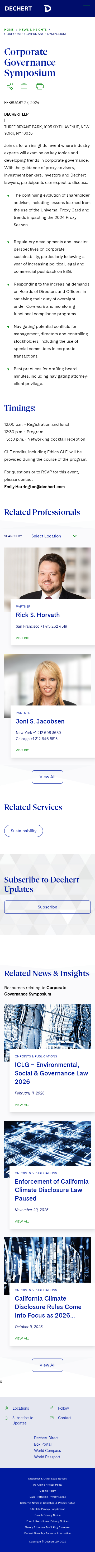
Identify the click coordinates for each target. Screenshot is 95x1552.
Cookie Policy (48, 1490)
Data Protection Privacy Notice (48, 1496)
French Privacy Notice (47, 1515)
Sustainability (23, 830)
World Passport (47, 1457)
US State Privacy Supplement (47, 1508)
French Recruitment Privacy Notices (47, 1521)
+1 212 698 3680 (47, 733)
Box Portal (42, 1444)
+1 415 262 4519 (53, 626)
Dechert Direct (46, 1438)
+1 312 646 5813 (44, 739)
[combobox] (53, 536)
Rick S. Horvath (38, 615)
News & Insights (33, 29)
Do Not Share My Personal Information (47, 1533)
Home (8, 29)
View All (47, 776)
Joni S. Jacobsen (40, 721)
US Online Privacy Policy (47, 1484)
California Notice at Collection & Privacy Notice (47, 1502)
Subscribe (47, 907)
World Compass (47, 1451)
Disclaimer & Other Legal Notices (47, 1478)
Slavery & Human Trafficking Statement (47, 1527)
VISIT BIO (22, 638)
